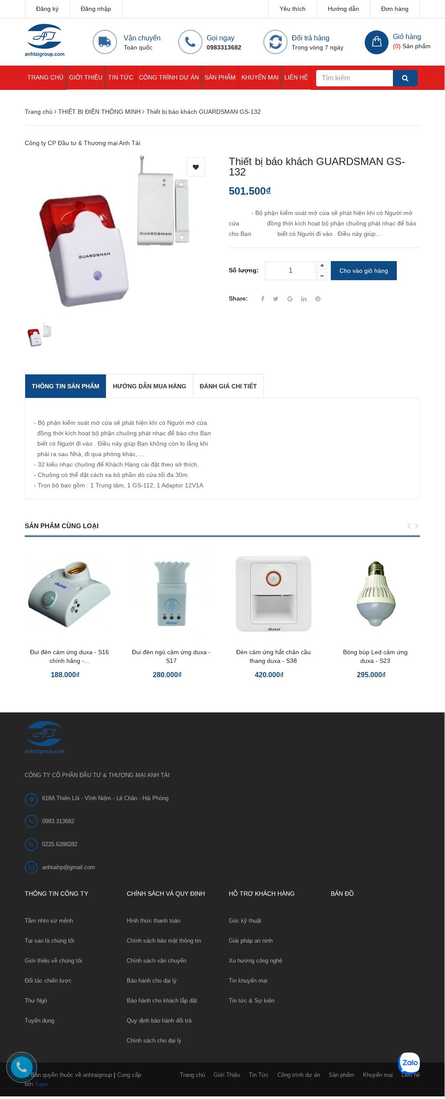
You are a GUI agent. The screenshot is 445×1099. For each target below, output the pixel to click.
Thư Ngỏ (36, 1000)
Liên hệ (296, 77)
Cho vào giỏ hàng (364, 270)
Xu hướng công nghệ (255, 960)
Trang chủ (45, 77)
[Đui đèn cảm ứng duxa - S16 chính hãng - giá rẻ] (69, 593)
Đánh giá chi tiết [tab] (228, 386)
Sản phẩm (220, 77)
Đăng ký (47, 8)
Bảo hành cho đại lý (152, 980)
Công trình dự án (169, 77)
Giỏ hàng (407, 36)
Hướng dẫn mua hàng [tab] (149, 386)
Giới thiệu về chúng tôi (53, 960)
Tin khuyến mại (248, 980)
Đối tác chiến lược (48, 980)
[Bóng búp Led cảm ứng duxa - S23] (375, 593)
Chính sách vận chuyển (156, 960)
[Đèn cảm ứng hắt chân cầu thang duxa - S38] (273, 593)
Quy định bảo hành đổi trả (159, 1020)
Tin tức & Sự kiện (251, 1000)
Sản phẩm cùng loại (62, 526)
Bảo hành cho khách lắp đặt (162, 1000)
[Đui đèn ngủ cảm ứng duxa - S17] (171, 593)
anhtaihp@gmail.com (68, 867)
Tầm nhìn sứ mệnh (49, 920)
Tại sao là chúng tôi (49, 940)
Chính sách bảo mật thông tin (164, 940)
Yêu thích (293, 8)
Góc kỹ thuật (245, 920)
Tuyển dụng (39, 1020)
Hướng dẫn (343, 8)
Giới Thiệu (85, 77)
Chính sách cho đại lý (154, 1040)
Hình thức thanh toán (153, 920)
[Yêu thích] (196, 166)
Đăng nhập (96, 8)
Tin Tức (120, 77)
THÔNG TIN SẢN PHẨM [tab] (65, 386)
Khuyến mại (260, 77)
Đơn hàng (395, 8)
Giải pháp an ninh (251, 940)
